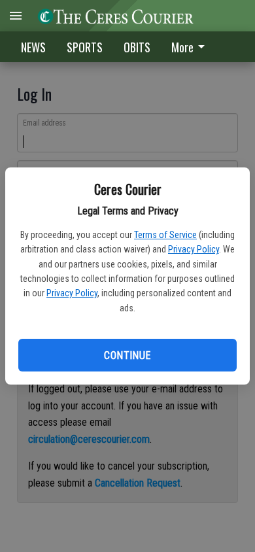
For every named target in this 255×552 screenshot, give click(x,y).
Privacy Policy (193, 249)
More (182, 47)
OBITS (137, 47)
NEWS (33, 47)
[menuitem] (191, 46)
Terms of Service (165, 235)
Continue (127, 355)
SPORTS (85, 47)
